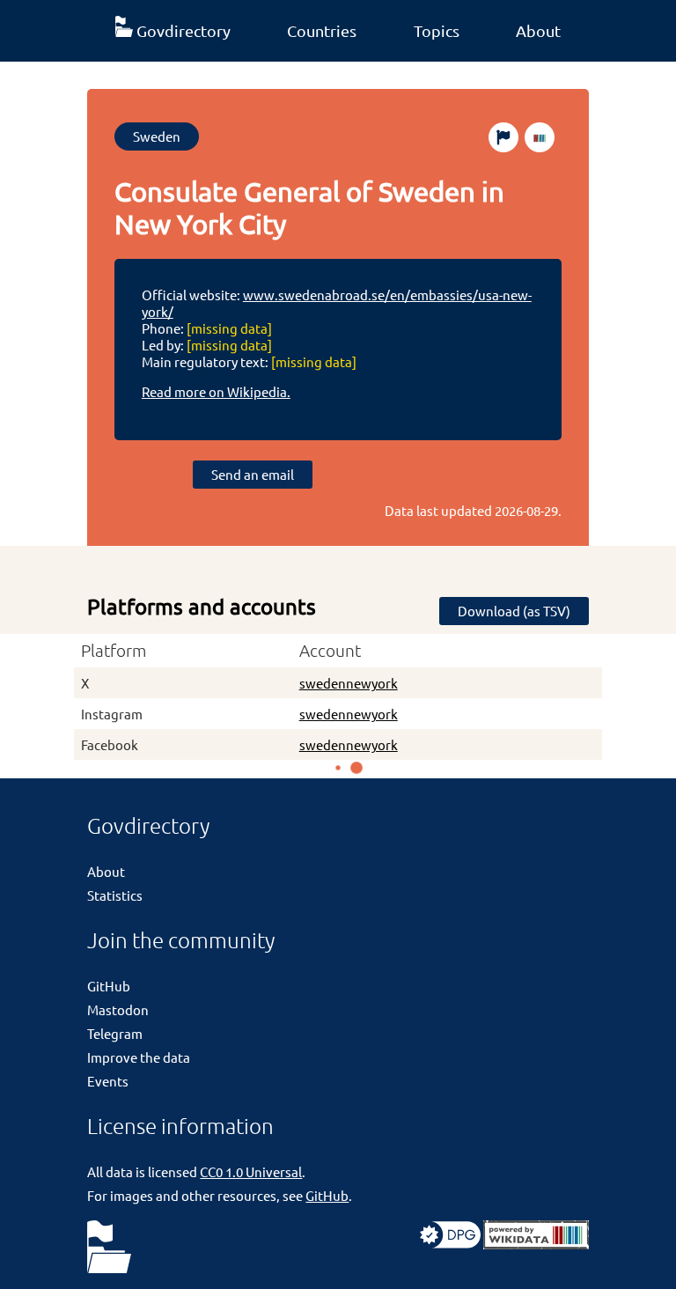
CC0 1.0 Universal (251, 1171)
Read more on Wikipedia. (216, 391)
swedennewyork (348, 682)
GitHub (108, 985)
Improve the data (138, 1057)
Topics (436, 30)
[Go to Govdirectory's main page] (109, 1248)
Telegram (115, 1033)
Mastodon (118, 1009)
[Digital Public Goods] (450, 1243)
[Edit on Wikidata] (540, 137)
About (538, 30)
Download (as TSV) (514, 610)
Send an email (252, 474)
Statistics (115, 895)
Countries (321, 30)
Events (108, 1080)
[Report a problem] (503, 137)
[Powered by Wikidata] (536, 1243)
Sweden (156, 136)
